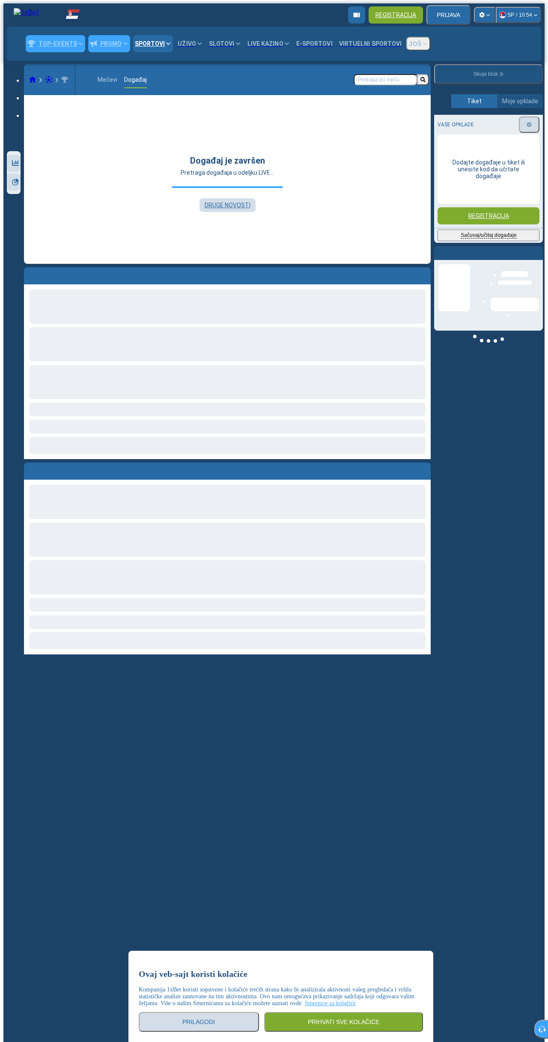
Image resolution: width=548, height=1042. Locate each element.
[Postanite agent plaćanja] (356, 15)
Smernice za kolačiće (330, 1003)
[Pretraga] (423, 79)
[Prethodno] (30, 469)
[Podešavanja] (484, 15)
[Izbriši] (422, 469)
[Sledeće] (50, 469)
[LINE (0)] (32, 79)
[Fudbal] (49, 79)
